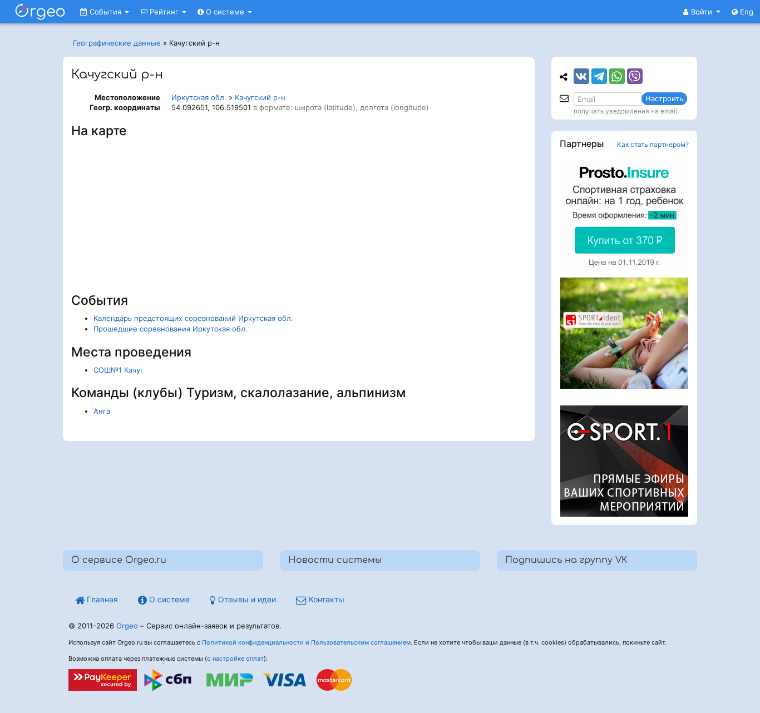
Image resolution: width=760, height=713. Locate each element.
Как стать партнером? (653, 144)
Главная (101, 599)
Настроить (664, 98)
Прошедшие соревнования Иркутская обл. (170, 328)
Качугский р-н (260, 97)
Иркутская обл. (198, 97)
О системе (225, 11)
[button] (702, 11)
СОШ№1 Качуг (118, 369)
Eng (745, 11)
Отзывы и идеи (246, 599)
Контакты (325, 599)
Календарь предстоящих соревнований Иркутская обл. (193, 318)
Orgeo (127, 625)
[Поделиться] (581, 76)
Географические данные (117, 42)
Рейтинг (164, 11)
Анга (101, 411)
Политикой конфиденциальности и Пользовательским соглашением (306, 642)
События (105, 11)
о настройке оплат (235, 658)
